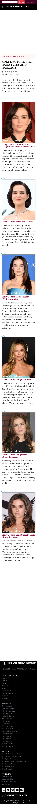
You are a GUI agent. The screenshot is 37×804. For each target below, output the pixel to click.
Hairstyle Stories (7, 746)
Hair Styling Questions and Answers (14, 761)
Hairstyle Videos (7, 769)
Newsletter (5, 686)
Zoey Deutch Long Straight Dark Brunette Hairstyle (18, 536)
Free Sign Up (29, 2)
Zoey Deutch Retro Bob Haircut (17, 222)
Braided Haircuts (7, 733)
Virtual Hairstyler (7, 776)
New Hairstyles (7, 706)
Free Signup (6, 784)
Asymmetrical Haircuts (9, 731)
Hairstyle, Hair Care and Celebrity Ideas (15, 754)
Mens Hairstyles (7, 741)
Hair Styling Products (9, 759)
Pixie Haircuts (6, 723)
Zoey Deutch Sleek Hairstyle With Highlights (16, 298)
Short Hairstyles (7, 713)
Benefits (4, 681)
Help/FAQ (5, 698)
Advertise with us (7, 691)
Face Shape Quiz (7, 779)
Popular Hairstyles (8, 708)
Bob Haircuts (6, 721)
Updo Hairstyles (7, 726)
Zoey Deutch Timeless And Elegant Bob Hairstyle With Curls (18, 145)
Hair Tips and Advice (9, 764)
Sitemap (4, 683)
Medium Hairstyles (8, 716)
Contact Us (5, 696)
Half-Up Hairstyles (8, 728)
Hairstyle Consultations (9, 781)
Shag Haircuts (6, 736)
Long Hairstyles (7, 718)
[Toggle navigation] (33, 7)
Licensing (5, 688)
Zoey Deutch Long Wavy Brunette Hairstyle (14, 456)
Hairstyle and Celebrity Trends (12, 756)
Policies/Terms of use (9, 693)
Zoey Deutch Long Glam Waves (17, 380)
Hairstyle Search (7, 744)
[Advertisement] (18, 32)
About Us (5, 678)
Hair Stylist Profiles (8, 766)
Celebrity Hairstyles (8, 711)
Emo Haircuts (6, 739)
